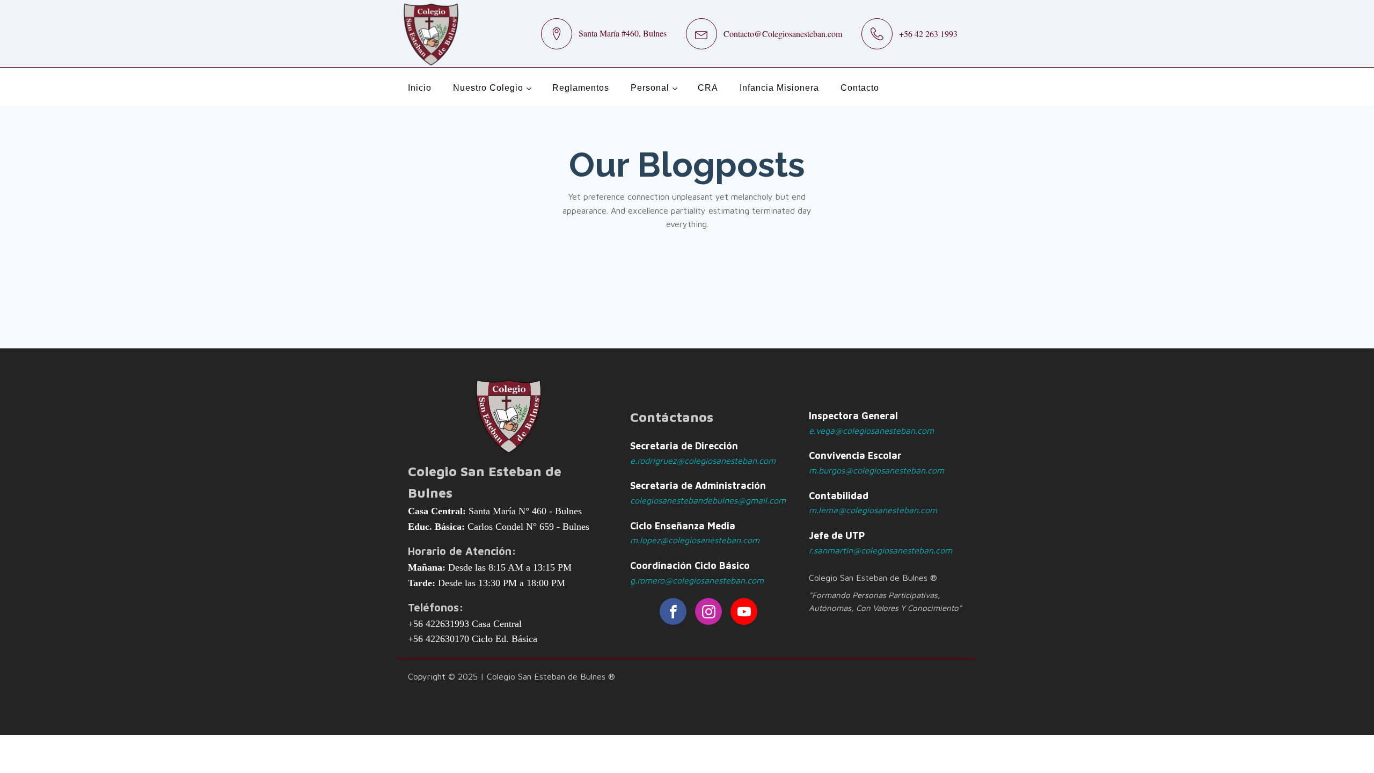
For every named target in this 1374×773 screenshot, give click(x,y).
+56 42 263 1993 (928, 33)
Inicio (420, 87)
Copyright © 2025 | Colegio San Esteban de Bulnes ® (511, 676)
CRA (708, 87)
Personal (650, 87)
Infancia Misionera (779, 87)
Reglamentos (580, 87)
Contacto (860, 87)
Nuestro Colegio (488, 87)
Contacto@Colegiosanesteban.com (782, 33)
